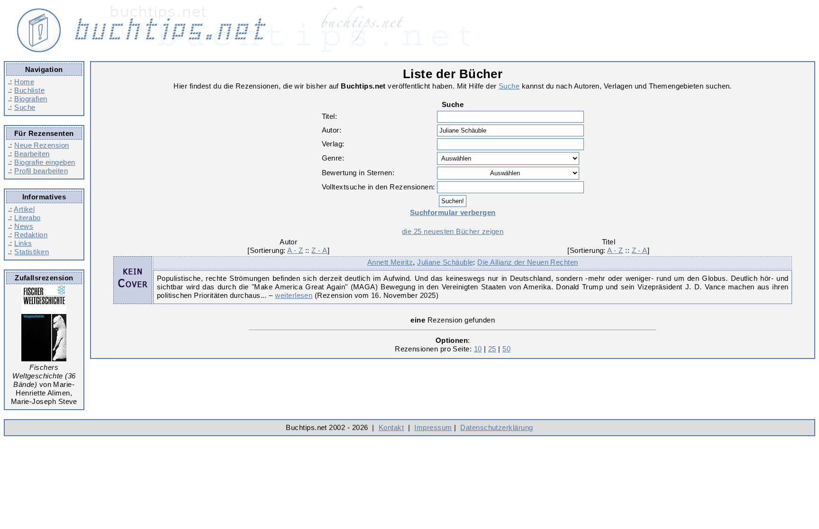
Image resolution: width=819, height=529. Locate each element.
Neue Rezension (41, 145)
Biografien (30, 99)
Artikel (24, 209)
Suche (24, 107)
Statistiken (31, 252)
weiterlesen (293, 295)
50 (506, 349)
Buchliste (29, 90)
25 (492, 349)
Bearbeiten (32, 154)
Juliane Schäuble (445, 262)
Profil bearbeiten (41, 171)
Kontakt (391, 427)
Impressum (433, 427)
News (23, 226)
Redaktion (30, 235)
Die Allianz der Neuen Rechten (527, 262)
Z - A (319, 250)
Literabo (27, 218)
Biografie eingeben (44, 162)
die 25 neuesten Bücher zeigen (452, 231)
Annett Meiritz (390, 262)
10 (478, 349)
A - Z (295, 250)
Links (23, 243)
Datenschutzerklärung (496, 427)
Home (24, 82)
